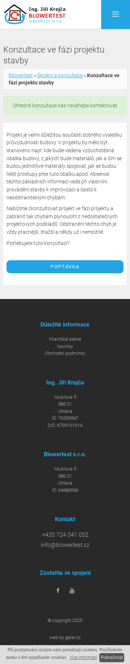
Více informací (83, 657)
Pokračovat (112, 657)
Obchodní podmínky (65, 353)
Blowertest (21, 75)
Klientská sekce (65, 339)
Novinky (65, 346)
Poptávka (65, 266)
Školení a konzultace (60, 75)
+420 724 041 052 (65, 535)
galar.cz (73, 637)
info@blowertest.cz (65, 545)
